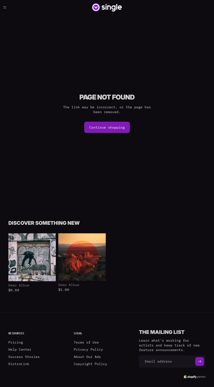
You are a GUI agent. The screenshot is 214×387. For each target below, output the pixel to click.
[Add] (49, 274)
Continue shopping (107, 127)
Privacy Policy (88, 349)
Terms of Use (86, 342)
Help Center (19, 349)
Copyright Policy (90, 363)
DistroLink (18, 363)
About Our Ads (87, 356)
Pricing (15, 342)
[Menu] (5, 7)
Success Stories (24, 356)
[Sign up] (199, 361)
